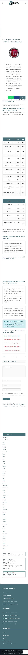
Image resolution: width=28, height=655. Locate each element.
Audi (4, 442)
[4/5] (14, 356)
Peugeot (4, 516)
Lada (4, 480)
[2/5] (13, 356)
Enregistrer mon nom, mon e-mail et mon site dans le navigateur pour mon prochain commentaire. (14, 394)
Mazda (4, 500)
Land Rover (5, 485)
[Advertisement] (14, 21)
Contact (4, 638)
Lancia (4, 483)
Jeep (3, 476)
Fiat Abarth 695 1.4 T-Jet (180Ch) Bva (11, 343)
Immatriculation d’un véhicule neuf (10, 615)
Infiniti (4, 471)
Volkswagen (5, 545)
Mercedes (5, 502)
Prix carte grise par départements (10, 601)
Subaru (4, 536)
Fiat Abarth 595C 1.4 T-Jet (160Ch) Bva (12, 350)
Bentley (4, 447)
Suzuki (4, 538)
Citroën (4, 454)
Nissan (4, 512)
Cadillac (4, 449)
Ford (4, 463)
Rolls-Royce (5, 524)
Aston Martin (5, 439)
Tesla (4, 543)
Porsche (4, 519)
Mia (3, 504)
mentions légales (20, 653)
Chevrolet (5, 451)
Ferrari (4, 461)
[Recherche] (25, 3)
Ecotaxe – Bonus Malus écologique (10, 624)
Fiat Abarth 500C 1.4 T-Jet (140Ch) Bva (12, 336)
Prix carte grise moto (7, 595)
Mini (3, 507)
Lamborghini (5, 488)
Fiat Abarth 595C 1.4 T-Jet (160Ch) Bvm (12, 339)
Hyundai (4, 468)
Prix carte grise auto (7, 592)
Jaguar (4, 473)
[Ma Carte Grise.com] (14, 3)
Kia (3, 478)
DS (3, 459)
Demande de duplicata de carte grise (10, 621)
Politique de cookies (7, 641)
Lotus (4, 492)
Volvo (4, 548)
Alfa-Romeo (5, 437)
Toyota (4, 541)
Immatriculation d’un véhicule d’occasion (11, 618)
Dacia (4, 456)
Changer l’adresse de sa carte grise (10, 612)
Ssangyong (5, 533)
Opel (4, 514)
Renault (4, 521)
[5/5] (15, 356)
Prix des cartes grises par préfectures (10, 604)
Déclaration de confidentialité (9, 644)
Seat (3, 526)
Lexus (4, 490)
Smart (4, 531)
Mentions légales (6, 635)
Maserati (4, 497)
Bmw (4, 444)
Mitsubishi (5, 509)
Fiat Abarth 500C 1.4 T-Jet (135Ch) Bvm (12, 346)
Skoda (4, 529)
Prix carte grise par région (8, 598)
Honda (4, 466)
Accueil (4, 632)
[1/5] (12, 356)
